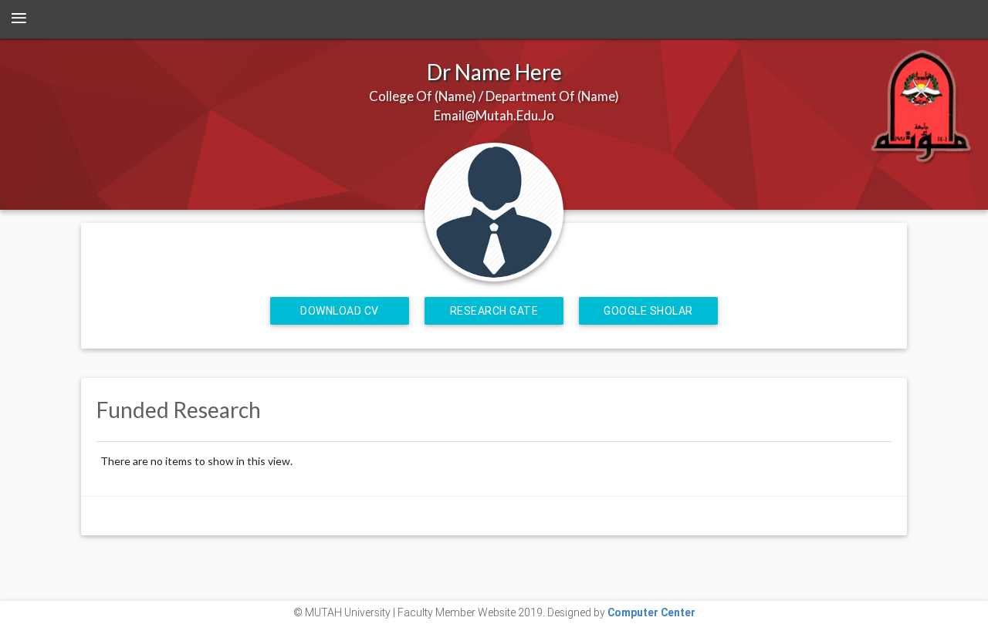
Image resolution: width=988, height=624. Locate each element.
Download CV (339, 311)
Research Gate (494, 311)
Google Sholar (648, 311)
